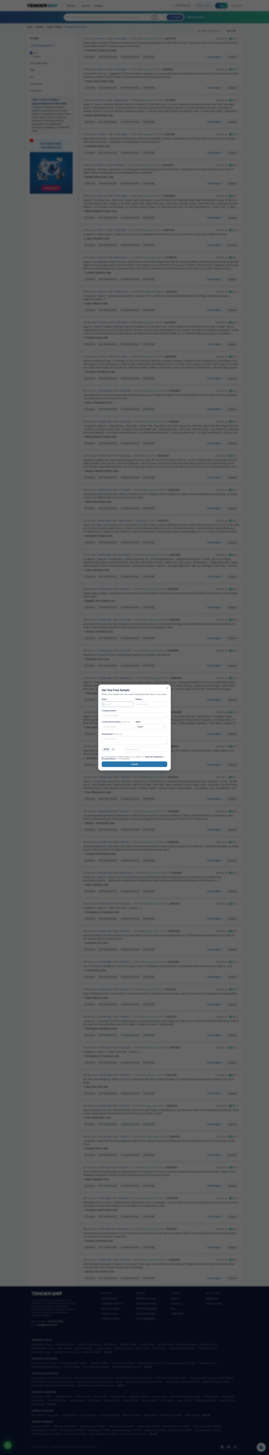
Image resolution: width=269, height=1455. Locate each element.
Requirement (112, 734)
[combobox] (151, 726)
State (139, 722)
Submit (134, 764)
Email (105, 699)
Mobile (139, 699)
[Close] (167, 688)
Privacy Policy (108, 759)
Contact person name (116, 722)
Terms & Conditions (154, 757)
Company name (109, 710)
